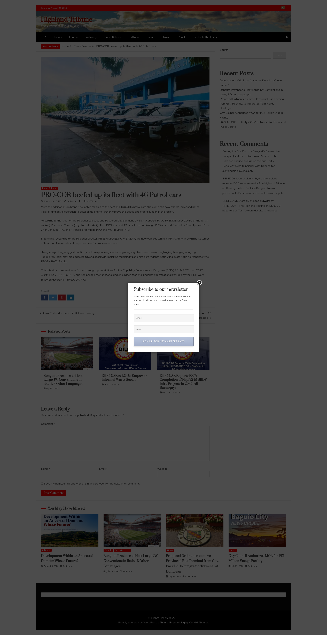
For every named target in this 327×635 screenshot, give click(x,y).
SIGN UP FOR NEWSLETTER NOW (163, 341)
